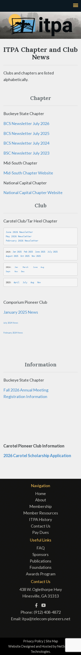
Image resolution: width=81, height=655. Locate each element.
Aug (42, 267)
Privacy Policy (33, 641)
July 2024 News (10, 323)
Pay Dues (40, 532)
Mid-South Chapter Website (28, 172)
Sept (8, 272)
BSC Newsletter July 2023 (26, 152)
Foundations (40, 567)
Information (36, 396)
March (25, 267)
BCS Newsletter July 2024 (26, 143)
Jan (16, 267)
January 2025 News (20, 312)
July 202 (51, 252)
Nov (33, 256)
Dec (23, 272)
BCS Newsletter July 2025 (26, 133)
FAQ (40, 547)
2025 (38, 256)
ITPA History (40, 519)
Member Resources (40, 512)
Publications (40, 560)
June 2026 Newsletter (19, 232)
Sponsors (40, 554)
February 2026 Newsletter (22, 240)
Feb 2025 (28, 252)
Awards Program (40, 573)
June (35, 267)
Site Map (52, 641)
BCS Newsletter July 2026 (26, 123)
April (16, 282)
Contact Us (40, 525)
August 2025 (12, 256)
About (40, 499)
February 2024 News (13, 332)
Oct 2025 (24, 256)
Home (40, 493)
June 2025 (40, 252)
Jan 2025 (17, 252)
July (25, 282)
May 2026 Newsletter (19, 236)
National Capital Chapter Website (33, 192)
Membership (40, 506)
